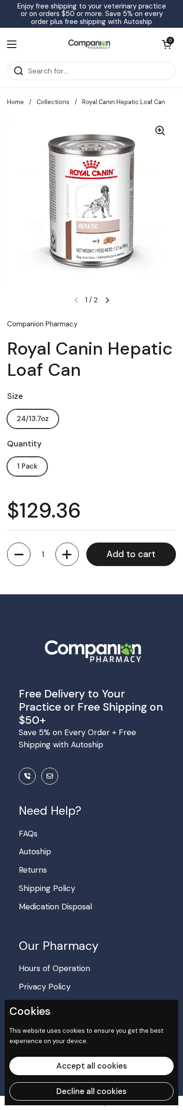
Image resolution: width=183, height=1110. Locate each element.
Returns (33, 870)
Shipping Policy (47, 888)
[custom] (27, 776)
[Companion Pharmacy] (89, 44)
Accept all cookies (91, 1066)
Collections (53, 102)
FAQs (28, 833)
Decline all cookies (91, 1091)
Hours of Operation (54, 968)
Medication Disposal (55, 906)
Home (15, 102)
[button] (18, 554)
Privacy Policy (44, 986)
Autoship (35, 851)
